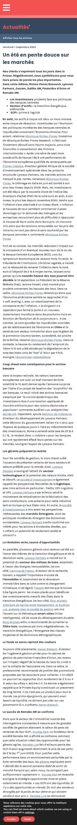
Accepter (11, 819)
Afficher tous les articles (17, 38)
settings (29, 812)
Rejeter (27, 819)
